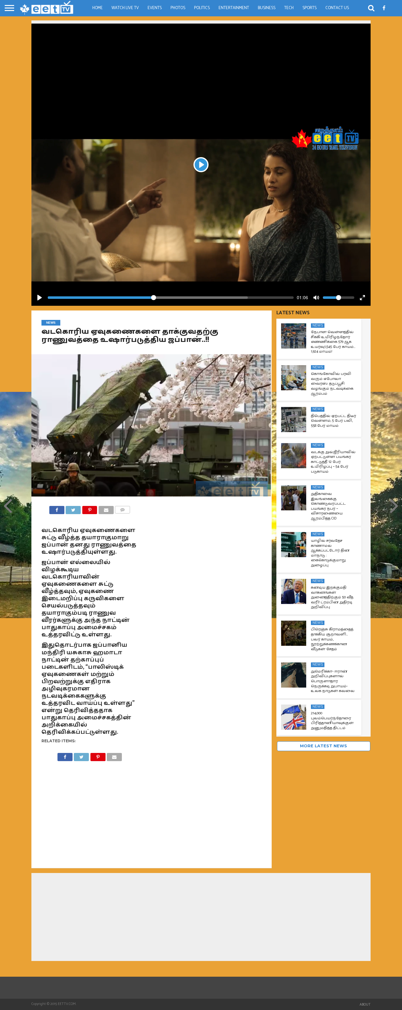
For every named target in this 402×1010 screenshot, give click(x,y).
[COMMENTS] (122, 508)
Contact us (337, 8)
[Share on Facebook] (56, 508)
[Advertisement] (201, 68)
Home (97, 8)
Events (155, 8)
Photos (178, 8)
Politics (202, 8)
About (365, 1004)
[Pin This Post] (89, 508)
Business (266, 8)
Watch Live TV (125, 8)
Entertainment (234, 8)
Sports (309, 8)
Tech (289, 8)
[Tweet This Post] (73, 508)
